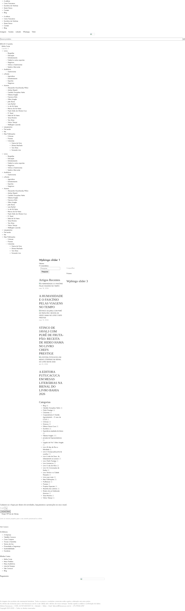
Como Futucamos (9, 3)
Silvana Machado (17, 145)
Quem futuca (8, 8)
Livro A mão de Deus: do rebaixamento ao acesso (51, 457)
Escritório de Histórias (11, 6)
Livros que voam (48, 477)
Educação (11, 55)
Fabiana (41, 263)
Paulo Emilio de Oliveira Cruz (17, 111)
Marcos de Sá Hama (14, 108)
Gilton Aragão (12, 99)
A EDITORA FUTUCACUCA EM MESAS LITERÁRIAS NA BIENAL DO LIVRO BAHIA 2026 (50, 383)
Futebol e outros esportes (16, 60)
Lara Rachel (11, 104)
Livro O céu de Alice (50, 466)
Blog (5, 13)
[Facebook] (67, 271)
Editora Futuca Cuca (49, 426)
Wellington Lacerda (14, 125)
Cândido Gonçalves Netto (51, 408)
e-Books (6, 74)
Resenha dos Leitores (50, 489)
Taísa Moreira (12, 118)
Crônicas (10, 136)
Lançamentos (8, 127)
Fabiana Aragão (13, 95)
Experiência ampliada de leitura (53, 431)
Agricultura (11, 76)
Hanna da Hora (17, 143)
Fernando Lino (16, 150)
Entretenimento (12, 58)
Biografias (11, 53)
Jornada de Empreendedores (52, 438)
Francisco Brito (12, 97)
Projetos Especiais (49, 486)
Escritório (46, 429)
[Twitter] (68, 271)
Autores (6, 85)
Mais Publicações (9, 134)
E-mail (2, 508)
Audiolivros (7, 69)
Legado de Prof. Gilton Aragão (53, 442)
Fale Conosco (4, 527)
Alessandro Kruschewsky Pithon (18, 88)
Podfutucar (46, 482)
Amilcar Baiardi (12, 90)
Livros (6, 51)
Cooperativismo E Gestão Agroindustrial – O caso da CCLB (52, 417)
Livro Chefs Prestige (49, 461)
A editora (7, 1)
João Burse (11, 102)
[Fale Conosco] (0, 522)
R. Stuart (10, 113)
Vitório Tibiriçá (12, 122)
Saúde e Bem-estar (14, 67)
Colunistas (11, 141)
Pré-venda (7, 129)
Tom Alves (11, 120)
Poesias (10, 138)
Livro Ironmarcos (48, 463)
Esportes (10, 81)
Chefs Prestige (48, 410)
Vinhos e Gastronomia (15, 65)
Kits (5, 132)
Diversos (46, 424)
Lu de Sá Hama (13, 106)
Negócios (11, 62)
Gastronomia (12, 72)
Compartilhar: (70, 268)
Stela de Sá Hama (13, 115)
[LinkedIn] (69, 271)
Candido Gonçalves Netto (16, 92)
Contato (6, 10)
